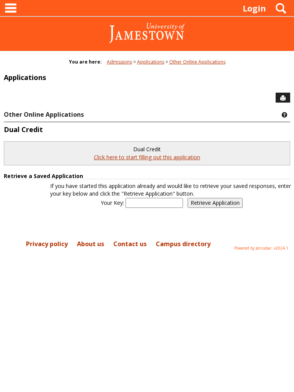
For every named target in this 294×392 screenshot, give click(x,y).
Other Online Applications (197, 62)
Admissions (119, 62)
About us (90, 244)
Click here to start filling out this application (147, 157)
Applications (150, 62)
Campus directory (183, 244)
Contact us (130, 244)
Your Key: (113, 202)
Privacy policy (47, 244)
